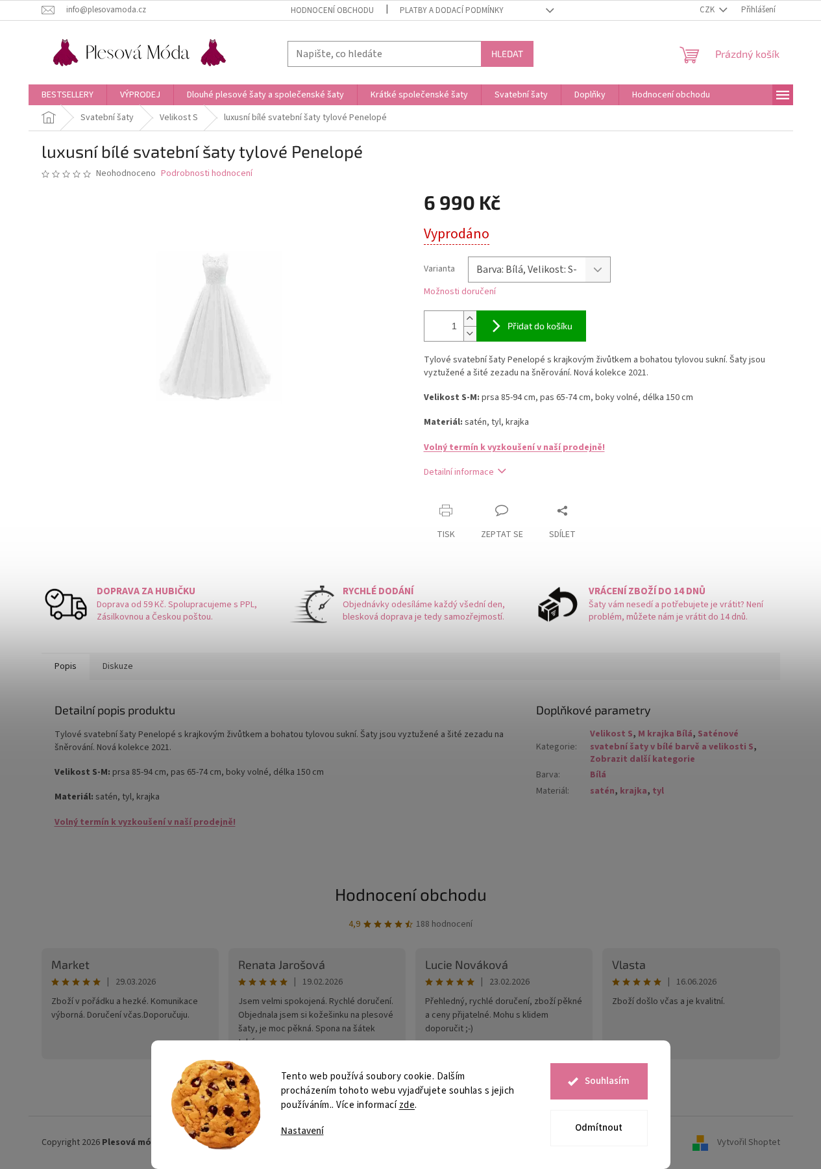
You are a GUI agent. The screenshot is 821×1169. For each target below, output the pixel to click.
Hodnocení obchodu (332, 10)
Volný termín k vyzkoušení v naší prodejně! (514, 447)
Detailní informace (459, 472)
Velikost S (611, 733)
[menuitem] (67, 94)
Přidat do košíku (540, 325)
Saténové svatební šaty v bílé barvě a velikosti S (672, 740)
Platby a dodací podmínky (452, 10)
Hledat (507, 53)
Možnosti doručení (460, 292)
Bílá (598, 774)
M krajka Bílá (665, 733)
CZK (708, 10)
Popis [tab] (66, 666)
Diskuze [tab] (118, 666)
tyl (658, 791)
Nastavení (302, 1131)
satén (602, 791)
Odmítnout (598, 1128)
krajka (633, 791)
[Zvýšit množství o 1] (469, 318)
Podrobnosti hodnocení (206, 174)
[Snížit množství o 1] (469, 333)
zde (407, 1105)
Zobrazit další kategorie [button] (642, 759)
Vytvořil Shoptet (748, 1142)
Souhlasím (607, 1081)
